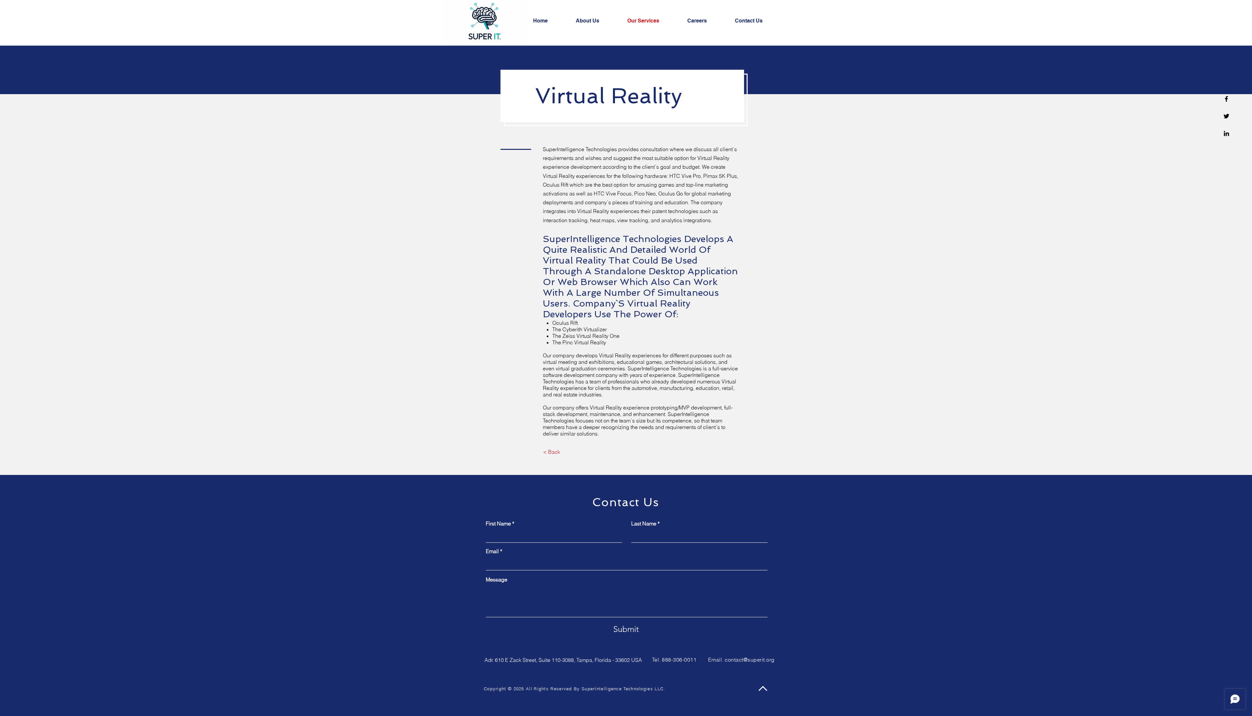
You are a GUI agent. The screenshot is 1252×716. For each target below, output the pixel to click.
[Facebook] (1226, 99)
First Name (498, 523)
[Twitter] (1226, 116)
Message (496, 579)
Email (492, 551)
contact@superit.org (749, 659)
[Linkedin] (1226, 133)
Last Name (643, 523)
